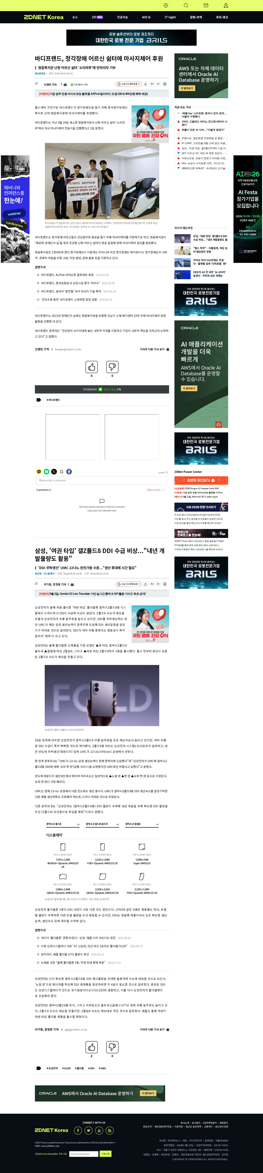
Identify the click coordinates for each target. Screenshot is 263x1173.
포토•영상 (222, 17)
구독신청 (105, 1153)
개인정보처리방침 (163, 1126)
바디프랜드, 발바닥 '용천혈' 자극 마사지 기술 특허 (71, 291)
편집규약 (147, 1126)
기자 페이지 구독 (81, 84)
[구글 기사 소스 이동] (129, 84)
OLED (67, 1068)
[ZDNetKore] (48, 9)
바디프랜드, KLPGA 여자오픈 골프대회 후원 (67, 275)
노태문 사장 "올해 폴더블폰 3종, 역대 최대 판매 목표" (73, 962)
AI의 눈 (146, 17)
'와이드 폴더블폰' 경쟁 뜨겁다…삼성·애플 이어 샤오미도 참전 (78, 938)
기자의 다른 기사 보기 (152, 349)
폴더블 (80, 1068)
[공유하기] (145, 84)
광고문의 (196, 1122)
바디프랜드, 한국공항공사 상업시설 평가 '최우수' (70, 283)
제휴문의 (224, 1122)
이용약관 (178, 1126)
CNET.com (40, 1146)
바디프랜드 (54, 400)
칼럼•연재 (196, 17)
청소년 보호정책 (193, 1126)
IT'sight (170, 17)
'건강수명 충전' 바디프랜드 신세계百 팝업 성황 (69, 299)
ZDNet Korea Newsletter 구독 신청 (51, 1153)
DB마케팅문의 (210, 1122)
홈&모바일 (40, 73)
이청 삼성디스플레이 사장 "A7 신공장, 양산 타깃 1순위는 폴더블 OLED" (84, 946)
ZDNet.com (53, 1146)
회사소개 (185, 1122)
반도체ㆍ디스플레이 (44, 573)
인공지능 (122, 17)
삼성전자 (53, 1068)
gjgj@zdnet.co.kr (76, 1029)
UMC (103, 1068)
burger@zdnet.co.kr (68, 349)
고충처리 (208, 1126)
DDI (92, 1068)
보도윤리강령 (221, 1126)
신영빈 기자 (50, 84)
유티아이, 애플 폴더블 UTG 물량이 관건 (65, 954)
